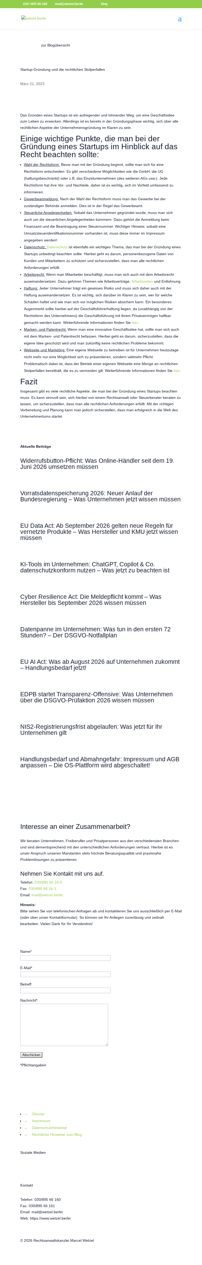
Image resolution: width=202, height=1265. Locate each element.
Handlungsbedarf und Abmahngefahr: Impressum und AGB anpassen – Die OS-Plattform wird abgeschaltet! (99, 762)
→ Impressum (37, 1121)
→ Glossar (34, 1114)
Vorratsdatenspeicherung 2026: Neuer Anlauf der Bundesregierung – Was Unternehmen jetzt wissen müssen (100, 496)
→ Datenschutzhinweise (45, 1128)
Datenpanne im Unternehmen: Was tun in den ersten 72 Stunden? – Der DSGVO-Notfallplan (95, 632)
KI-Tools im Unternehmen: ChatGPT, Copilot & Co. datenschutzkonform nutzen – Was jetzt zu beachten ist (94, 567)
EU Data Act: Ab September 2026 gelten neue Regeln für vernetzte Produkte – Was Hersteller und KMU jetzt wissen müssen (99, 531)
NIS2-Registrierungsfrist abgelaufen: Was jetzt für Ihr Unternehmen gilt (91, 729)
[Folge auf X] (24, 1168)
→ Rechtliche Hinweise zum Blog (53, 1134)
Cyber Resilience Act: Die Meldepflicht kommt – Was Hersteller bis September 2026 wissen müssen (90, 599)
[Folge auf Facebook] (35, 1168)
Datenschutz (57, 247)
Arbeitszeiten (142, 281)
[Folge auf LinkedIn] (56, 1168)
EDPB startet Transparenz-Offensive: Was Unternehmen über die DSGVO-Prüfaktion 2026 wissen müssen (96, 697)
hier (135, 322)
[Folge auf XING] (45, 1168)
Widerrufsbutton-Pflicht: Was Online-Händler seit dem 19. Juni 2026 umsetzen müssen (97, 463)
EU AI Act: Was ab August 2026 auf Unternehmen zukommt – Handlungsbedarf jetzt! (100, 664)
